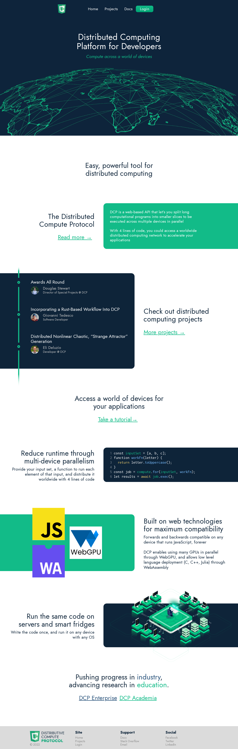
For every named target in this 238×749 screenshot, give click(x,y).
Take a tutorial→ (118, 419)
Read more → (75, 237)
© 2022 (35, 745)
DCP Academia (138, 698)
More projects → (164, 332)
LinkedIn (170, 745)
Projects (111, 9)
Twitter (169, 741)
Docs (128, 9)
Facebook (171, 738)
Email (123, 745)
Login (144, 9)
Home (93, 9)
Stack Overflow (129, 741)
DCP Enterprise (98, 698)
